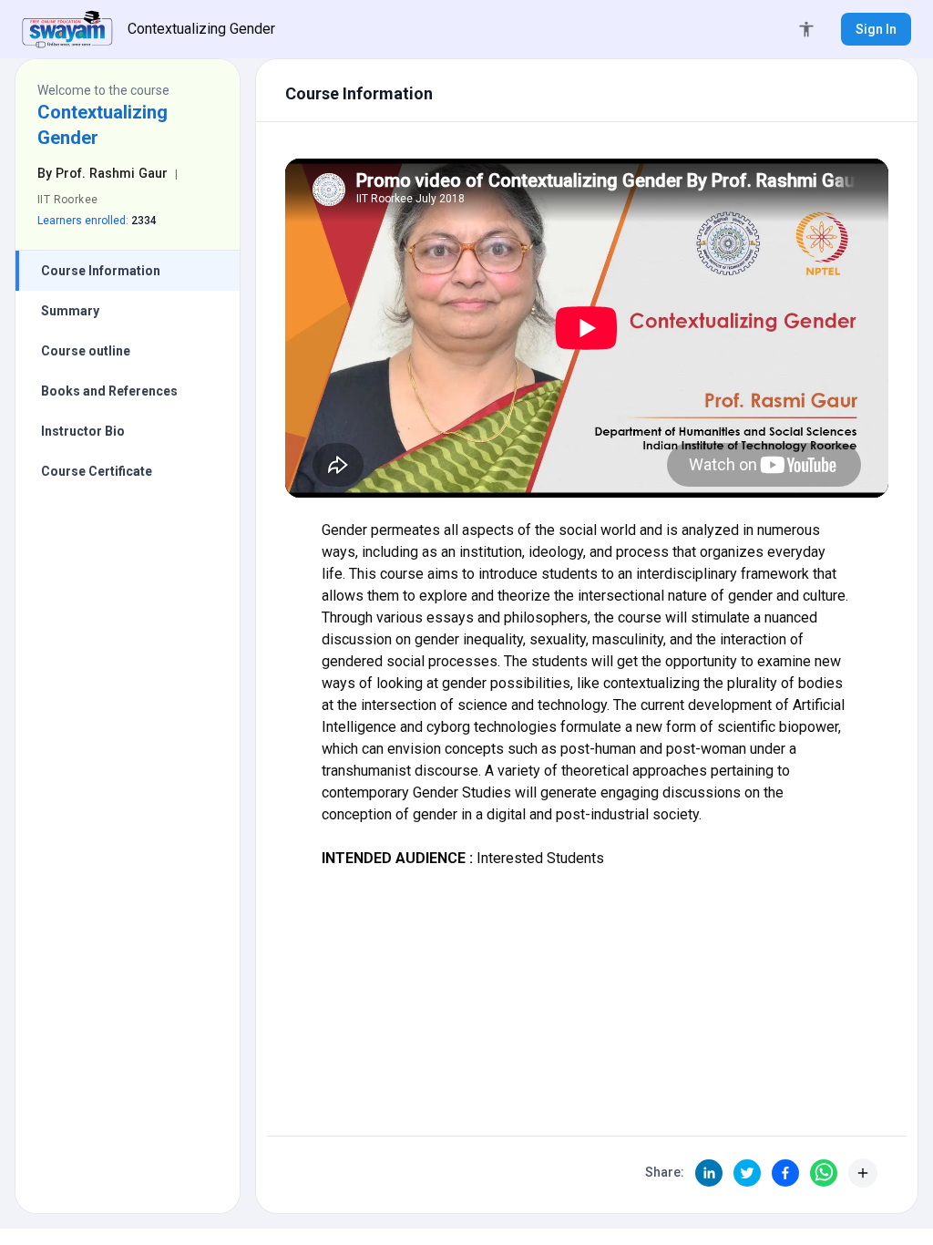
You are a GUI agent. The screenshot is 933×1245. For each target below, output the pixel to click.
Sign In (876, 29)
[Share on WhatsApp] (823, 1173)
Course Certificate (96, 471)
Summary (70, 311)
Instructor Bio (83, 431)
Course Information (100, 270)
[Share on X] (747, 1173)
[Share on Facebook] (785, 1173)
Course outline (85, 351)
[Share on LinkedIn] (709, 1173)
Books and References (109, 391)
